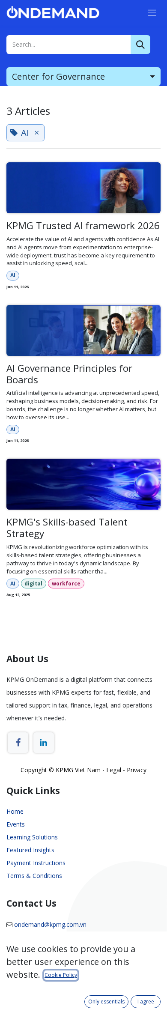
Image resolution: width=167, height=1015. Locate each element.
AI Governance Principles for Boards (69, 374)
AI (12, 275)
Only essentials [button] (106, 1001)
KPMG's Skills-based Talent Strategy (67, 528)
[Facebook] (18, 742)
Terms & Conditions (34, 876)
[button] (83, 76)
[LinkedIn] (43, 742)
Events (15, 824)
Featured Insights (30, 850)
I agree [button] (145, 1001)
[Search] (140, 44)
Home (15, 811)
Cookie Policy (61, 975)
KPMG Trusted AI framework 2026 (83, 226)
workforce (66, 583)
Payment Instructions (36, 863)
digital (33, 583)
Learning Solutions (32, 837)
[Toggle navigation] (152, 12)
